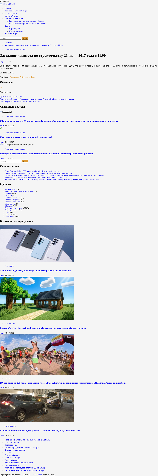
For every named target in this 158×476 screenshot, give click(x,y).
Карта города (14, 29)
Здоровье (8, 193)
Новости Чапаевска (12, 202)
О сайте (8, 452)
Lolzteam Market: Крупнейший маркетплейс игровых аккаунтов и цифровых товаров (38, 173)
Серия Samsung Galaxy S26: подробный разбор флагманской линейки (32, 171)
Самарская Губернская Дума (22, 77)
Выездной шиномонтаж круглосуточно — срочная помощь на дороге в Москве (36, 177)
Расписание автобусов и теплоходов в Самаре (27, 24)
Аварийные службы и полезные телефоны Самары (27, 440)
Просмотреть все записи (11, 96)
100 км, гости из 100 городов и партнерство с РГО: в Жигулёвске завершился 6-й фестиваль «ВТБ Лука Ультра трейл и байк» (54, 175)
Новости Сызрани (12, 200)
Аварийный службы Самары (16, 11)
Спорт (7, 214)
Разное (7, 212)
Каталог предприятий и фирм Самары (22, 447)
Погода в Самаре (11, 16)
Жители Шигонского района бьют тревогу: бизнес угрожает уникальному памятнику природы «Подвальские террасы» (52, 179)
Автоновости (10, 189)
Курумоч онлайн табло (14, 18)
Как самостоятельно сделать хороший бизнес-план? (26, 137)
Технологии (9, 216)
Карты (7, 26)
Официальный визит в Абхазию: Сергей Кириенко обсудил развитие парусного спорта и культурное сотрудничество (59, 121)
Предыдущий (37, 99)
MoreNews (37, 474)
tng (1, 61)
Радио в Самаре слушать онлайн (19, 462)
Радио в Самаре (12, 460)
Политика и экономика (15, 49)
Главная (8, 8)
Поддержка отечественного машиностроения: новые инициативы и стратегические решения (46, 153)
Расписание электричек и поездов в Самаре (26, 21)
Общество (9, 206)
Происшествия (10, 210)
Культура (8, 196)
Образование (10, 204)
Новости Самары (11, 198)
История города (11, 13)
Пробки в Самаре (16, 31)
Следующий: (20, 102)
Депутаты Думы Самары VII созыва (19, 191)
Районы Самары (11, 34)
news (2, 125)
